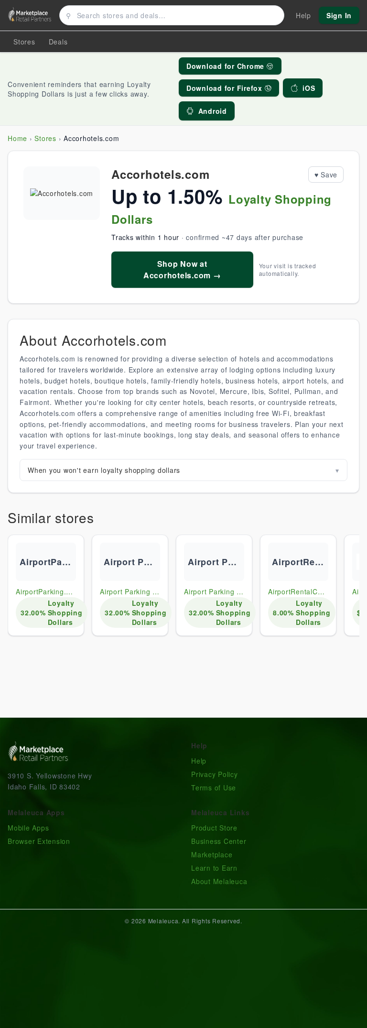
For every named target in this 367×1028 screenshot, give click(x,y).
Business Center (218, 841)
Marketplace (211, 854)
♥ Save (326, 174)
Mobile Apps (28, 827)
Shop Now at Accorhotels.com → (182, 269)
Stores (24, 41)
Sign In (339, 15)
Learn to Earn (214, 868)
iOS (308, 88)
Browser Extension (39, 841)
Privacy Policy (214, 774)
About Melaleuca (219, 881)
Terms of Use (213, 787)
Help (198, 761)
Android (212, 111)
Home (17, 138)
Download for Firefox (225, 88)
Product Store (214, 827)
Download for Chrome (226, 66)
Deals (58, 41)
